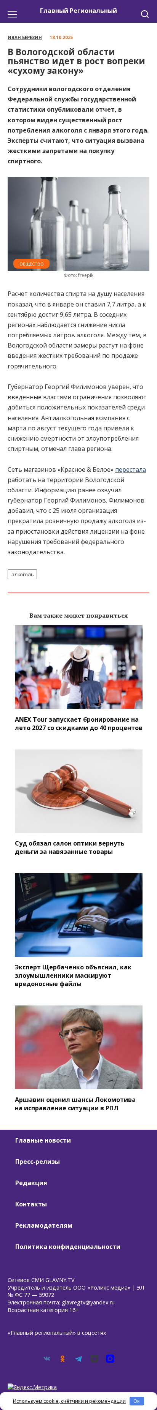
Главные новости (43, 1140)
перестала (130, 469)
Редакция (31, 1183)
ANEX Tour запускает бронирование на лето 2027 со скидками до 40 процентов (79, 723)
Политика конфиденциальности (67, 1246)
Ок (136, 1400)
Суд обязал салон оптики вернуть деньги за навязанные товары (70, 847)
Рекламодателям (43, 1225)
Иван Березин (25, 37)
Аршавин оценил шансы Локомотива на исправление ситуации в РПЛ (75, 1103)
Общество (31, 264)
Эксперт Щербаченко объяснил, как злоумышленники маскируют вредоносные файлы (73, 975)
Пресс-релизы (37, 1161)
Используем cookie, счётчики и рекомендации (69, 1400)
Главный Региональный (78, 10)
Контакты (31, 1204)
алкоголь (22, 574)
